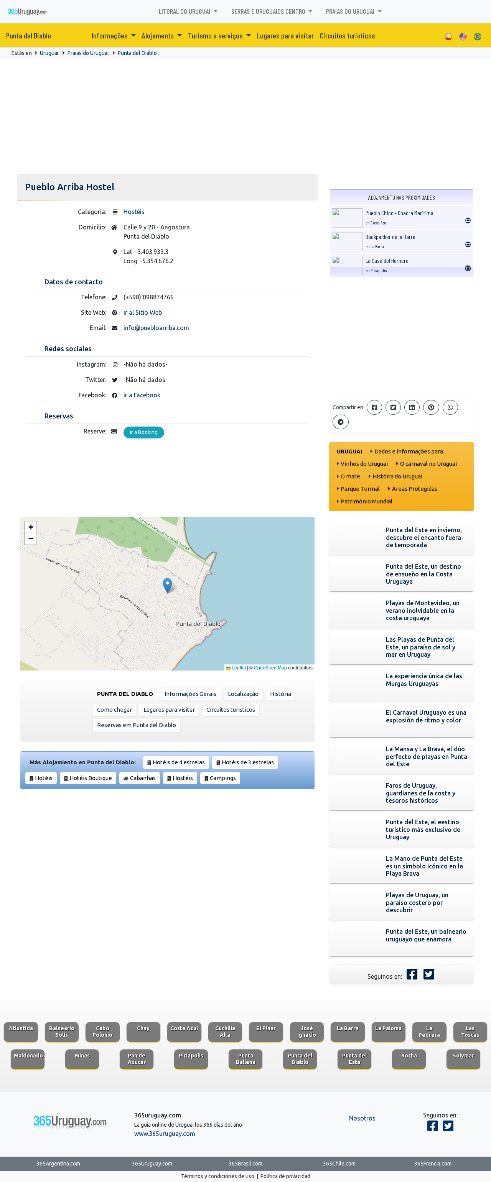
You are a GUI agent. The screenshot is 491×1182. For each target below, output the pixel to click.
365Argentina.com (58, 1163)
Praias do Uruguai (88, 53)
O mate (350, 476)
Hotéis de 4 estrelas (179, 762)
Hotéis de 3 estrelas (248, 762)
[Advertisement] (245, 117)
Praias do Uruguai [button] (351, 11)
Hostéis (134, 211)
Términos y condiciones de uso (217, 1176)
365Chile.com (339, 1163)
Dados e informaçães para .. (410, 451)
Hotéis (44, 778)
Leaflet (238, 667)
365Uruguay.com (152, 1163)
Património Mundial (366, 501)
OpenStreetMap (270, 667)
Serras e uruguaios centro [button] (269, 11)
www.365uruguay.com (164, 1133)
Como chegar (114, 709)
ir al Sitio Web (143, 312)
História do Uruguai (397, 476)
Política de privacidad (285, 1176)
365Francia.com (432, 1163)
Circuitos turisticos (347, 35)
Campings (223, 778)
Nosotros (362, 1118)
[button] (167, 586)
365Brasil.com (245, 1163)
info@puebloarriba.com (156, 327)
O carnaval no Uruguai (428, 463)
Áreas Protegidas (414, 488)
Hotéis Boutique (90, 778)
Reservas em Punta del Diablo (136, 725)
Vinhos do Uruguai (364, 463)
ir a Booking (144, 432)
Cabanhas (143, 778)
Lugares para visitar (285, 35)
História (280, 694)
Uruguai (49, 53)
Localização (243, 694)
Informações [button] (110, 35)
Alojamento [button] (158, 35)
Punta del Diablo (28, 35)
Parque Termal (360, 488)
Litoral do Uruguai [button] (185, 11)
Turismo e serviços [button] (216, 35)
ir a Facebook (142, 395)
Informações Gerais (190, 694)
